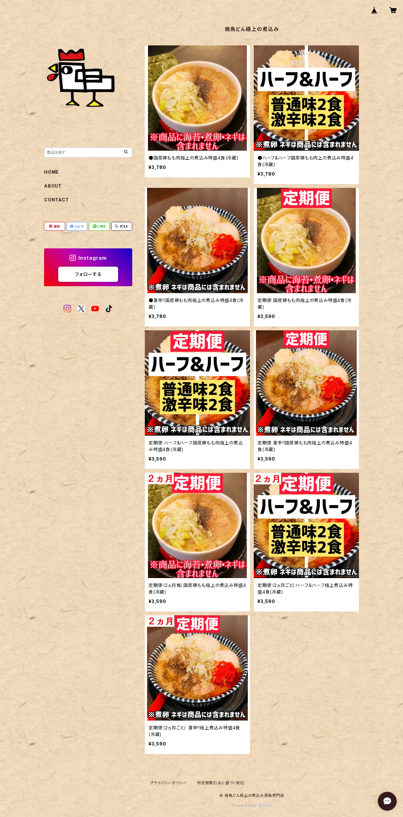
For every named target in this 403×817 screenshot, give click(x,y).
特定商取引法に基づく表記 (220, 782)
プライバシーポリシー (168, 782)
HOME (51, 172)
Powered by (245, 805)
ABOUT (53, 185)
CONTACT (56, 199)
